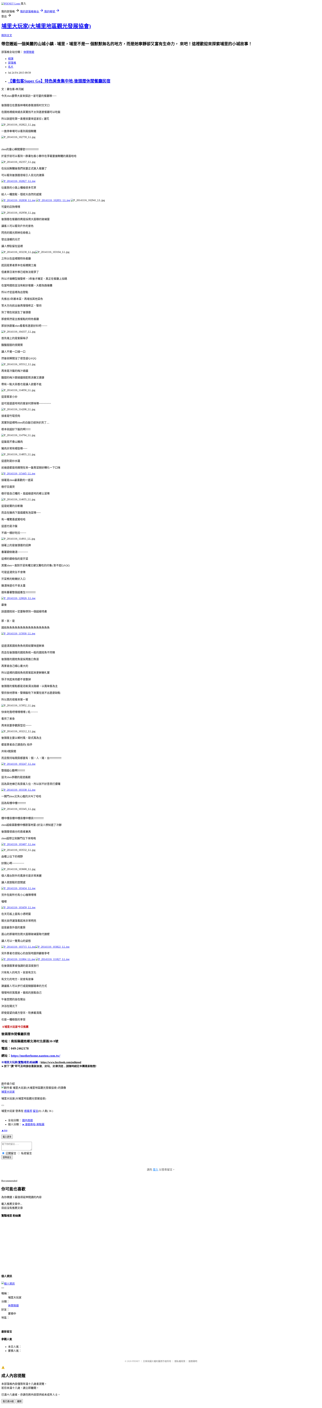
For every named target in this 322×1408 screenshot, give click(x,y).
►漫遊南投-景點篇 (33, 1124)
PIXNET (136, 1361)
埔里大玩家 (8, 1091)
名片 (10, 66)
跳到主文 (6, 35)
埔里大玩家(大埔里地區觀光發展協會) (46, 26)
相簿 (10, 58)
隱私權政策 (179, 1361)
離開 (19, 1401)
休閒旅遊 (28, 52)
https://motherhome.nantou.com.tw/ (35, 1055)
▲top (4, 1130)
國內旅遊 (27, 1120)
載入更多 (7, 1137)
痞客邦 (28, 1111)
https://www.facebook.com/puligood (61, 1062)
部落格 (12, 62)
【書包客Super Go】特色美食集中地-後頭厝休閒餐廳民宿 (59, 81)
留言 (35, 1111)
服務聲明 (193, 1361)
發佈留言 (7, 1157)
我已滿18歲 (8, 1401)
